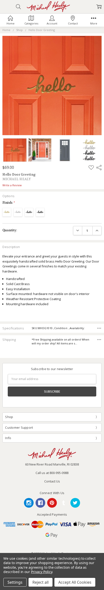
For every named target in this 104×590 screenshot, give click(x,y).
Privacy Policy (41, 571)
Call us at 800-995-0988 (52, 473)
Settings (14, 582)
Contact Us (52, 481)
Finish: (8, 203)
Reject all (40, 582)
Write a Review (12, 185)
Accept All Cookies (74, 582)
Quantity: (9, 230)
